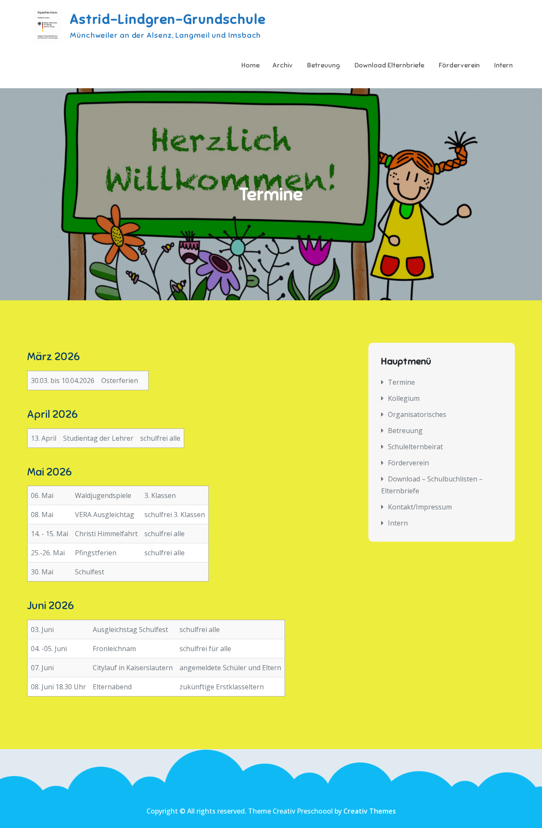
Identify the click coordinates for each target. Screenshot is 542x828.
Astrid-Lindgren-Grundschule (167, 19)
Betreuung (323, 65)
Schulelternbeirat (415, 446)
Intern (503, 65)
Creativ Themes (369, 811)
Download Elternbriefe (389, 65)
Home (250, 65)
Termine (401, 382)
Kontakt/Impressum (420, 507)
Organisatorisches (417, 414)
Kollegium (404, 398)
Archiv (282, 65)
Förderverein (459, 65)
